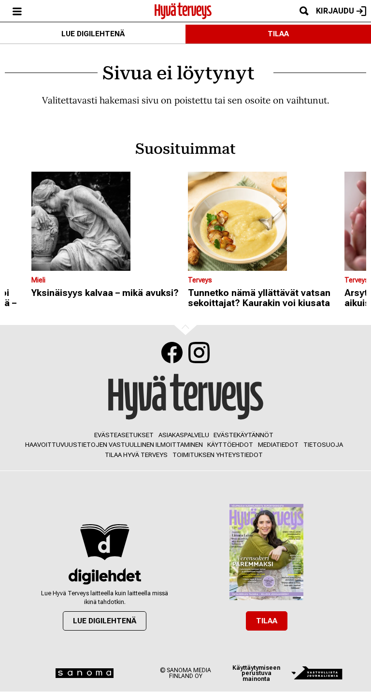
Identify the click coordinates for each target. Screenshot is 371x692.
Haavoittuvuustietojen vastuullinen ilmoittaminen (114, 444)
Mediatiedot (278, 444)
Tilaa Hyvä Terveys (136, 454)
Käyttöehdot (230, 444)
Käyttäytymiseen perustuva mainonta (256, 673)
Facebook (172, 352)
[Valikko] (17, 11)
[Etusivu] (183, 10)
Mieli (38, 280)
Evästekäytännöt (243, 435)
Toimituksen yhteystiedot (217, 454)
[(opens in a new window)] (105, 576)
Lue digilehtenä (93, 33)
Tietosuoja (323, 444)
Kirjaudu (335, 10)
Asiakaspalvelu (183, 435)
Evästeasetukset (124, 435)
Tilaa (278, 33)
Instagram (199, 352)
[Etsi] (304, 11)
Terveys (200, 280)
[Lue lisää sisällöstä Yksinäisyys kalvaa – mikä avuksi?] (107, 221)
